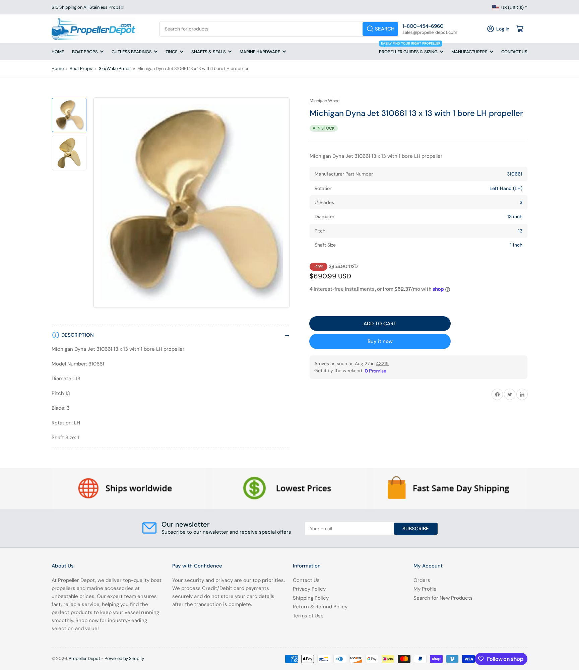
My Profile (425, 589)
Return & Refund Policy (320, 606)
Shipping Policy (311, 598)
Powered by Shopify (124, 658)
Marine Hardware (260, 52)
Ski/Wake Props (115, 68)
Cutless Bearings (132, 52)
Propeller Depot (84, 658)
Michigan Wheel (325, 101)
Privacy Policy (309, 589)
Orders (421, 580)
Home (58, 52)
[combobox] (279, 29)
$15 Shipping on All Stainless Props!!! (88, 7)
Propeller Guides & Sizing (409, 49)
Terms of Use (308, 615)
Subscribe (415, 528)
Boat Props (85, 52)
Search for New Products (443, 598)
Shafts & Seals (208, 52)
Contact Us (514, 52)
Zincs (172, 52)
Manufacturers (469, 52)
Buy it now (380, 341)
